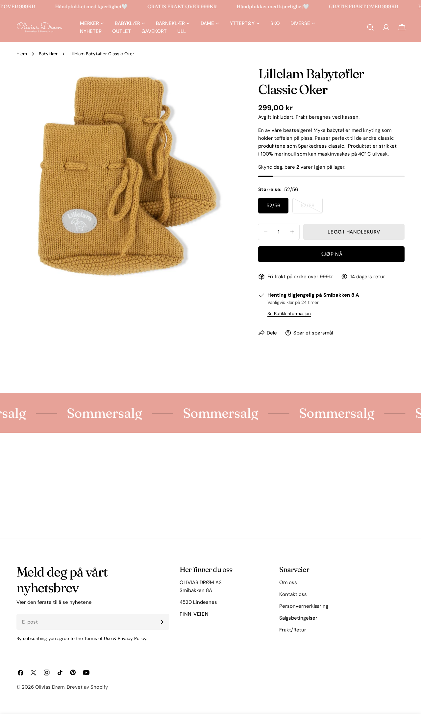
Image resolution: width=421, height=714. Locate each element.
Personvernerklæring (303, 606)
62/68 (312, 207)
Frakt (302, 117)
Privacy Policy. (132, 638)
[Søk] (370, 27)
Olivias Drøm (49, 687)
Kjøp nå (331, 254)
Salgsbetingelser (298, 618)
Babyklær (48, 54)
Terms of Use (98, 638)
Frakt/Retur (292, 630)
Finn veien (194, 614)
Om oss (288, 582)
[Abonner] (162, 622)
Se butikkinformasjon (289, 313)
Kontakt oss (293, 594)
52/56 (273, 205)
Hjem (21, 54)
